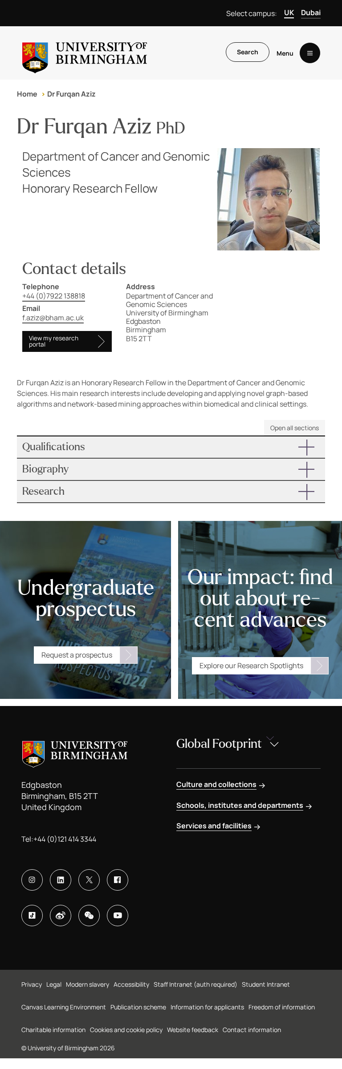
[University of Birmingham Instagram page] (32, 880)
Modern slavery (87, 984)
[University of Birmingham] (84, 53)
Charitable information (53, 1029)
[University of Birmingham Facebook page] (117, 880)
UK (289, 12)
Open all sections (294, 428)
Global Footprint (219, 743)
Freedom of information (281, 1007)
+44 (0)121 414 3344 (64, 839)
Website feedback (192, 1029)
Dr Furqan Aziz (71, 94)
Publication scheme (138, 1007)
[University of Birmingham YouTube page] (117, 915)
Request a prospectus (76, 655)
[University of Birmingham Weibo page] (60, 915)
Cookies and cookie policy (126, 1029)
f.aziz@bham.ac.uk (53, 318)
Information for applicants (207, 1007)
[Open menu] (310, 53)
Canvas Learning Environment (63, 1007)
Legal (53, 984)
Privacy (31, 984)
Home (27, 94)
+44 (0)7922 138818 (53, 296)
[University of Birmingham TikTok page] (32, 915)
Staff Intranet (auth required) (195, 984)
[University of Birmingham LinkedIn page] (60, 880)
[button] (171, 447)
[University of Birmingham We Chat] (89, 915)
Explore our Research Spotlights (251, 665)
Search (247, 52)
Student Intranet (266, 984)
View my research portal (53, 341)
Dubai (311, 12)
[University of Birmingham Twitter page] (89, 880)
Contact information (252, 1029)
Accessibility (131, 984)
